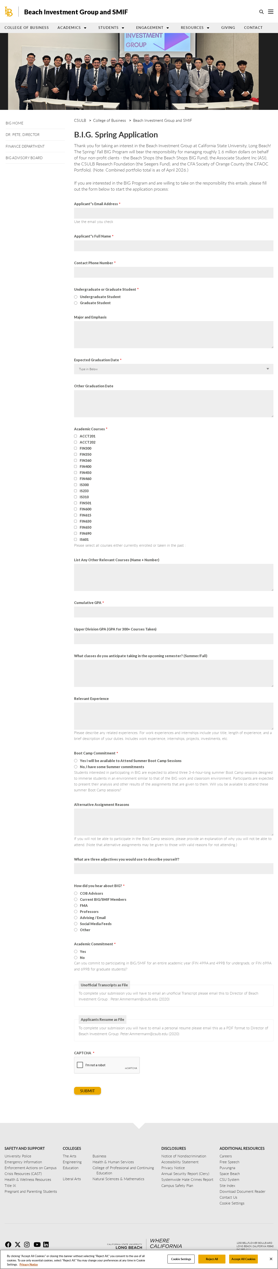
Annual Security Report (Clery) (185, 1173)
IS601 (84, 539)
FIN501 (85, 503)
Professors (89, 911)
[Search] (259, 12)
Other (85, 930)
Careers (226, 1155)
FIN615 (85, 515)
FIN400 (85, 466)
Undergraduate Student (100, 297)
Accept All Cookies (243, 1259)
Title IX (10, 1185)
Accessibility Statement (180, 1161)
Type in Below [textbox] (88, 369)
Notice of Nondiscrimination (183, 1155)
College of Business (27, 27)
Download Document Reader (242, 1191)
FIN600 (85, 509)
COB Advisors (91, 893)
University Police (18, 1155)
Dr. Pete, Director (23, 134)
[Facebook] (9, 1244)
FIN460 (85, 478)
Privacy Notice (29, 1264)
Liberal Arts (72, 1178)
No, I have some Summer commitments (112, 767)
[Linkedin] (47, 1244)
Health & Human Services (113, 1161)
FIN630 (85, 521)
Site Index (227, 1185)
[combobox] (173, 369)
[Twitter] (19, 1244)
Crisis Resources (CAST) (23, 1173)
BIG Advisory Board (24, 157)
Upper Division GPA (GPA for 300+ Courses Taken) (115, 629)
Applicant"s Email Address (96, 204)
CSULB (80, 120)
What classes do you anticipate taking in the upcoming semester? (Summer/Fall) (140, 656)
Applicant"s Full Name (92, 236)
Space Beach (230, 1173)
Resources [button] (192, 27)
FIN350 (85, 454)
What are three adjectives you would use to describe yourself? (126, 859)
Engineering (72, 1161)
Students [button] (108, 27)
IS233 (84, 491)
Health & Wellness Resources (28, 1179)
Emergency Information (23, 1161)
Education (70, 1167)
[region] (139, 1259)
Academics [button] (69, 27)
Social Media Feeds (96, 924)
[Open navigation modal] (268, 11)
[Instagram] (28, 1244)
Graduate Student (95, 303)
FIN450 (85, 472)
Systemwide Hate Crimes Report (187, 1179)
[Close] (271, 1259)
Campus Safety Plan (177, 1185)
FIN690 (85, 533)
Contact (253, 27)
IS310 (84, 497)
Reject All (212, 1259)
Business (99, 1155)
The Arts (69, 1155)
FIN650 (85, 527)
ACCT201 (87, 436)
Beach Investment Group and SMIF (76, 12)
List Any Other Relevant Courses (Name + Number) (116, 560)
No (82, 957)
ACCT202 (87, 442)
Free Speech (229, 1161)
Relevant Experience (91, 698)
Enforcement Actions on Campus (30, 1167)
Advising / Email (93, 918)
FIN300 (85, 448)
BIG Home (14, 123)
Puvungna (227, 1167)
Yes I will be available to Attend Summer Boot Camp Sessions (131, 761)
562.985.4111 (244, 1249)
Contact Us (228, 1197)
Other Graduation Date (93, 386)
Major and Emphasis (90, 317)
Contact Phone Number (93, 263)
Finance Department (25, 146)
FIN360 (85, 460)
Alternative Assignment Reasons (101, 804)
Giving (228, 27)
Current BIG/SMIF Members (103, 899)
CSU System (229, 1179)
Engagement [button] (150, 27)
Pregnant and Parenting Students (31, 1191)
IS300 (84, 485)
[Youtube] (38, 1244)
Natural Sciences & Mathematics (118, 1178)
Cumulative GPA (87, 603)
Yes (83, 951)
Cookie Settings (181, 1259)
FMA (84, 905)
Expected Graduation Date (96, 360)
